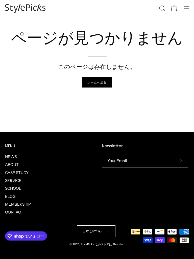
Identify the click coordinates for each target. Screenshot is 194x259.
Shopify (117, 244)
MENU (10, 146)
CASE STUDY (17, 172)
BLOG (10, 196)
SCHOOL (13, 188)
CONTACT (14, 212)
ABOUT (12, 164)
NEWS (11, 156)
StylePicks (87, 244)
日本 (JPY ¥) (92, 231)
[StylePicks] (25, 8)
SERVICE (13, 180)
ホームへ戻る (97, 82)
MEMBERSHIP (18, 204)
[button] (161, 8)
